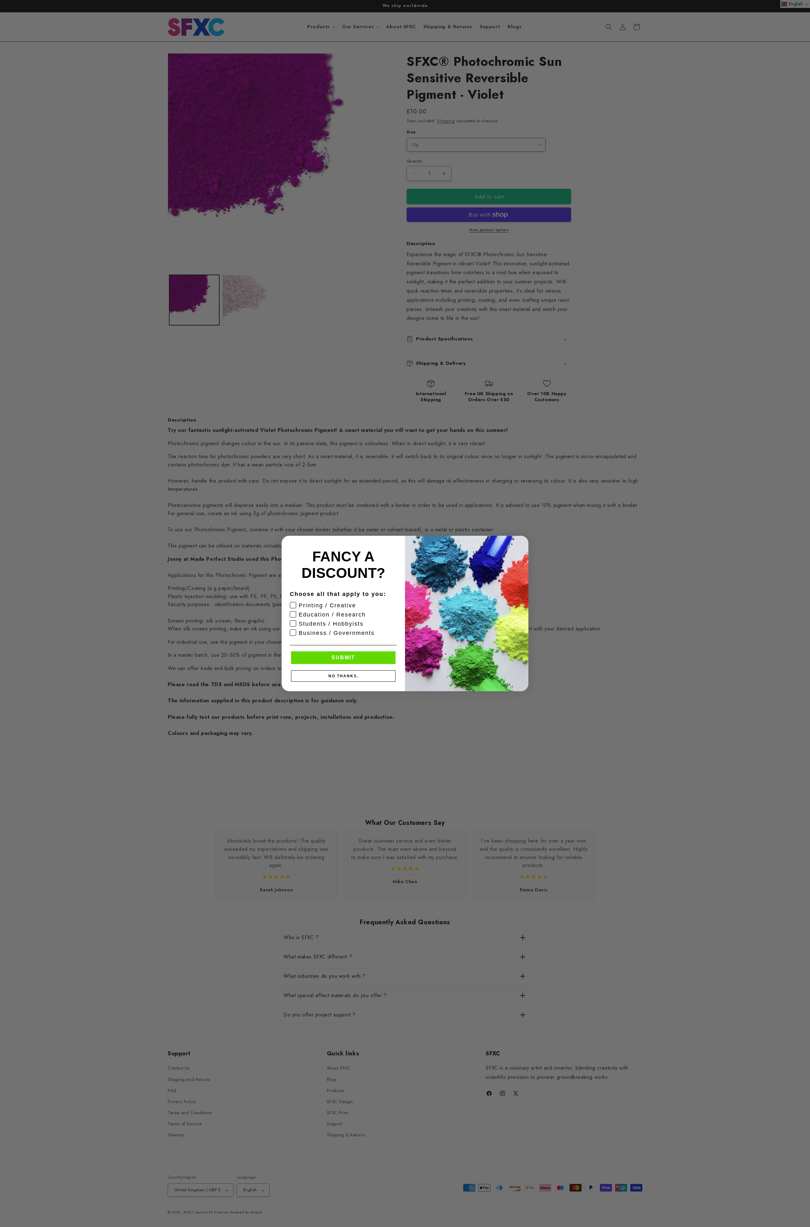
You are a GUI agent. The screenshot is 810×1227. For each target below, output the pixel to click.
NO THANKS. (343, 676)
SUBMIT (343, 657)
